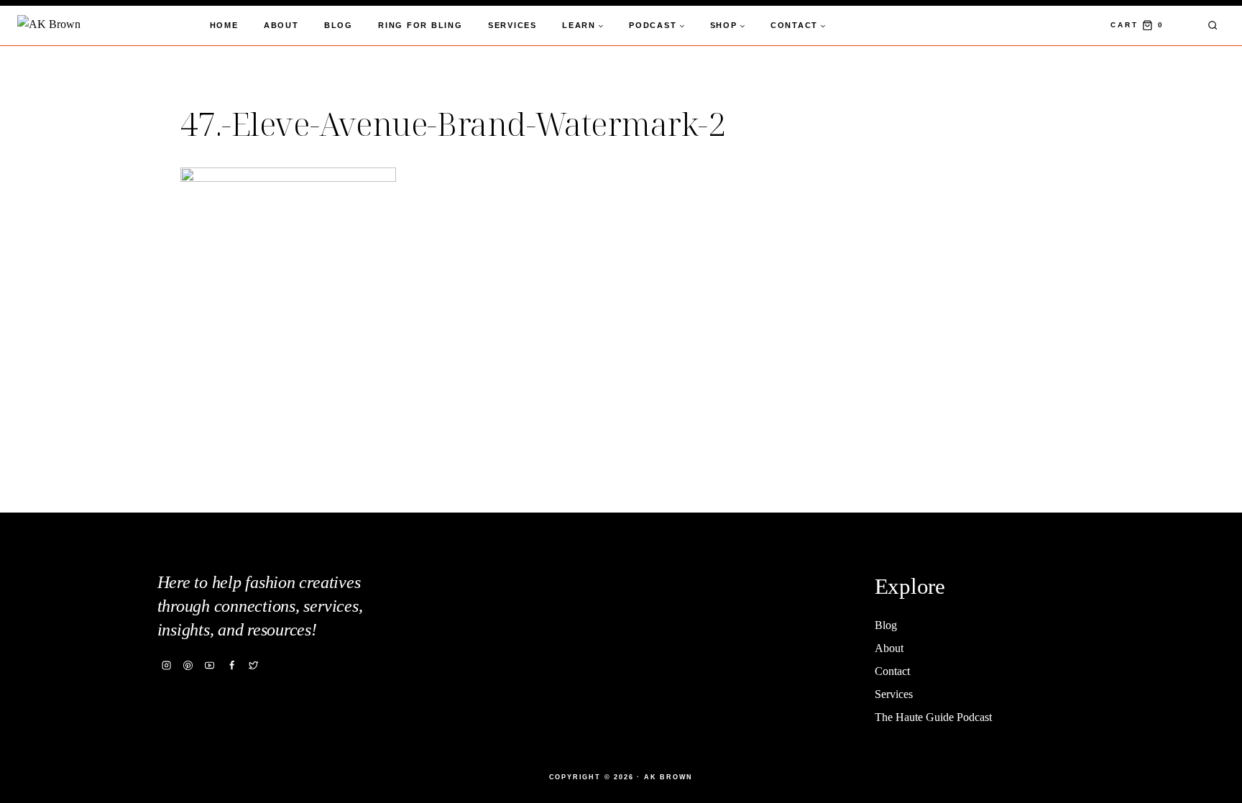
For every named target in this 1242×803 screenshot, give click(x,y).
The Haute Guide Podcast (933, 717)
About (281, 25)
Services (512, 25)
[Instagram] (166, 665)
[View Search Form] (1212, 25)
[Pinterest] (188, 665)
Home (224, 25)
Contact (892, 671)
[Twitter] (253, 665)
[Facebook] (231, 665)
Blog (338, 25)
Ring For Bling (420, 25)
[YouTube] (210, 665)
